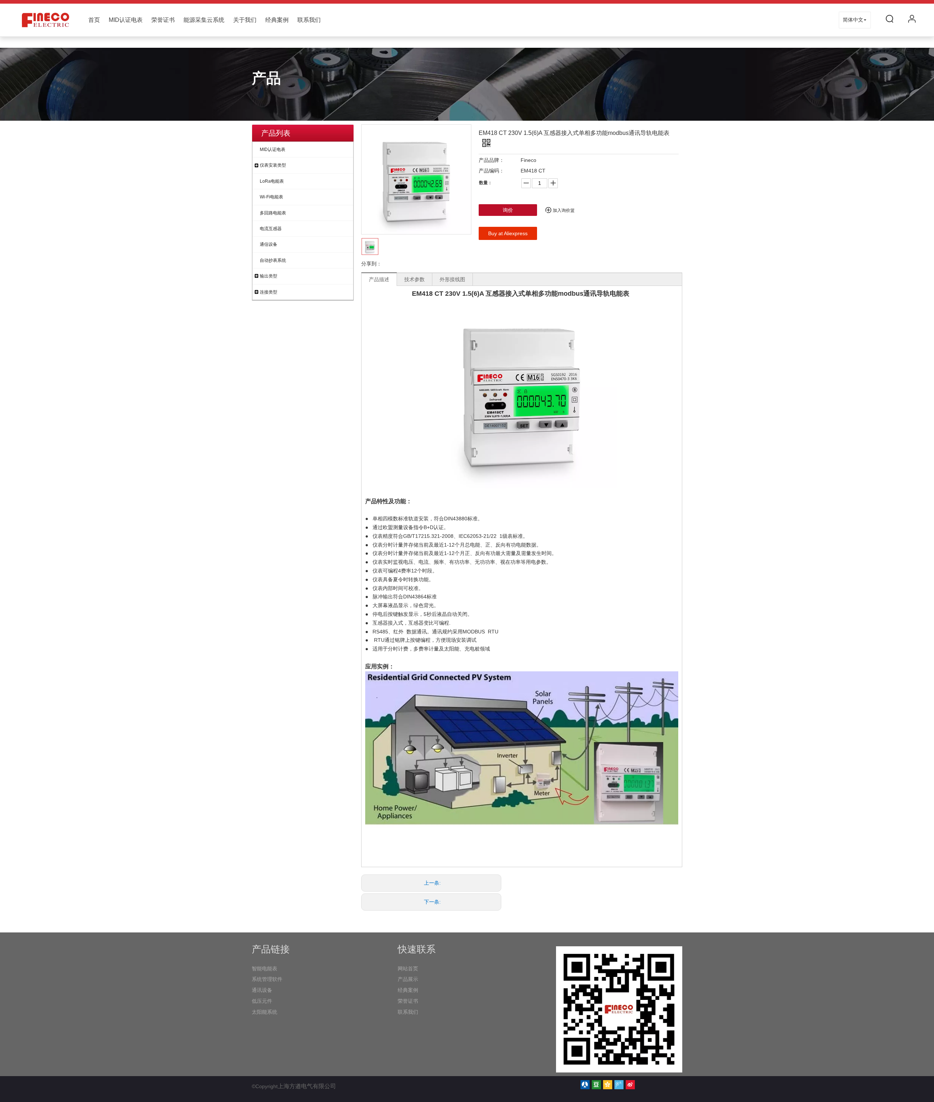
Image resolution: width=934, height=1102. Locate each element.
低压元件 (262, 1001)
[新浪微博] (630, 1084)
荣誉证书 (163, 20)
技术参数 (414, 279)
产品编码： (491, 171)
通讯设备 (262, 990)
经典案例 (277, 20)
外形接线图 (452, 279)
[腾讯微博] (619, 1084)
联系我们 (309, 20)
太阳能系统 (264, 1012)
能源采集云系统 (204, 20)
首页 (94, 20)
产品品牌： (491, 160)
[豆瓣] (596, 1084)
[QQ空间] (607, 1084)
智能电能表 (264, 968)
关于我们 (244, 20)
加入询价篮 (564, 210)
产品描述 (379, 279)
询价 (508, 210)
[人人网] (585, 1084)
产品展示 (408, 979)
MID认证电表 (126, 20)
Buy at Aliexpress (508, 233)
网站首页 (408, 968)
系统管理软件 (267, 979)
